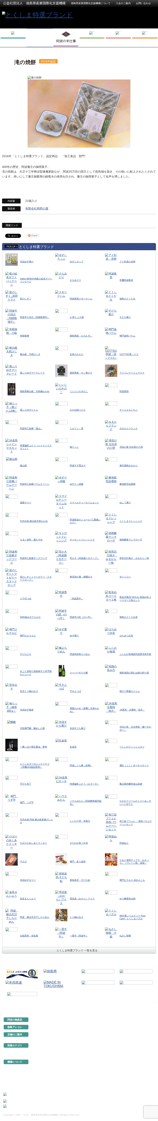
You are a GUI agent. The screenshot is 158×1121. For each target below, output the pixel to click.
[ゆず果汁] (61, 630)
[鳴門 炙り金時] (61, 859)
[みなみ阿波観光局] (98, 985)
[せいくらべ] (111, 574)
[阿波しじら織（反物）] (61, 763)
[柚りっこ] (61, 444)
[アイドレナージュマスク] (111, 370)
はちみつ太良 (126, 635)
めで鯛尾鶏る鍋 (127, 898)
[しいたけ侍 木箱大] (61, 818)
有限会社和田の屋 (36, 208)
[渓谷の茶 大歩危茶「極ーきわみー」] (111, 726)
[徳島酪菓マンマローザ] (111, 536)
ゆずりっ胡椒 (76, 484)
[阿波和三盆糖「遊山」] (11, 426)
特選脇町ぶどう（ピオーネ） (84, 784)
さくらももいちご (129, 410)
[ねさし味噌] (111, 932)
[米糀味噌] (11, 331)
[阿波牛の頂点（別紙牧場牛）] (11, 316)
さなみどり (75, 280)
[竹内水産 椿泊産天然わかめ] (11, 518)
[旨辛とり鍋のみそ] (11, 686)
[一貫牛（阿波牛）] (61, 932)
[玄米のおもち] (61, 352)
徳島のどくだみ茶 (129, 617)
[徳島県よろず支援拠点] (22, 996)
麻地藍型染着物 (127, 484)
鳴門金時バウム (127, 335)
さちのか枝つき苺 (79, 843)
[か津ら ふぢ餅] (61, 315)
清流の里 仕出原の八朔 (131, 447)
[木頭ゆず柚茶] (11, 706)
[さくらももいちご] (111, 407)
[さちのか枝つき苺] (61, 840)
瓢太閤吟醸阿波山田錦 (131, 784)
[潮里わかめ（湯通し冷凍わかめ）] (61, 707)
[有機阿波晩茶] (111, 275)
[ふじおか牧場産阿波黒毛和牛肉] (111, 649)
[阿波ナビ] (136, 974)
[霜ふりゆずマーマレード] (11, 370)
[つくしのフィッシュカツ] (111, 744)
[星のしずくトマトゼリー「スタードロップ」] (11, 577)
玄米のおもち (76, 354)
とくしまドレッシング (131, 521)
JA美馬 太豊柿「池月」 (132, 709)
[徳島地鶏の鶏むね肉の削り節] (111, 668)
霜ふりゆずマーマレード (32, 373)
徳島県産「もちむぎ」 (81, 335)
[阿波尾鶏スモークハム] (61, 294)
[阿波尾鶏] (111, 389)
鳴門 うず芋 (27, 802)
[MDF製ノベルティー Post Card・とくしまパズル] (111, 912)
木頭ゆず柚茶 (27, 709)
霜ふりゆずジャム (29, 410)
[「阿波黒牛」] (61, 593)
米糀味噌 (24, 335)
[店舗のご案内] (145, 37)
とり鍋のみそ (76, 917)
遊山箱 (23, 465)
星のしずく (25, 298)
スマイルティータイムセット (84, 502)
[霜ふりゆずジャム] (11, 407)
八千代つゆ (25, 598)
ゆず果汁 (74, 635)
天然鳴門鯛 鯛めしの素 (32, 728)
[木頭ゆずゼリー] (11, 877)
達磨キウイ (25, 502)
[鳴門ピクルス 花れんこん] (111, 877)
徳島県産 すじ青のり (81, 373)
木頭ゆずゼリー (28, 880)
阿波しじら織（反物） (81, 765)
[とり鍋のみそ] (61, 914)
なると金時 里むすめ (31, 539)
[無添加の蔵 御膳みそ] (61, 574)
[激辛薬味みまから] (111, 463)
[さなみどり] (61, 275)
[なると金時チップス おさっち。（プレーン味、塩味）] (111, 859)
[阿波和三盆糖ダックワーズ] (11, 557)
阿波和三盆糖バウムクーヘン (34, 484)
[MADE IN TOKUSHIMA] (60, 985)
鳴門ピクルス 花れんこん (132, 880)
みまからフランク (129, 428)
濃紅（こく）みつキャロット (134, 765)
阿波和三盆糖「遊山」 (31, 428)
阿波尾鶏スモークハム (81, 298)
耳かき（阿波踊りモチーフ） (84, 558)
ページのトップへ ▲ (142, 1006)
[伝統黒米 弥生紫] (11, 933)
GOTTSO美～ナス (129, 354)
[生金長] (61, 740)
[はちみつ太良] (111, 630)
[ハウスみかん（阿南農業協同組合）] (61, 797)
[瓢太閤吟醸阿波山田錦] (111, 781)
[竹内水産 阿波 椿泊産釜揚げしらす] (11, 818)
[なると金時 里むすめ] (11, 537)
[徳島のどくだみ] (111, 295)
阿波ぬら (124, 843)
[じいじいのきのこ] (61, 388)
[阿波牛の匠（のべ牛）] (61, 614)
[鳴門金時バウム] (111, 331)
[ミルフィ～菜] (61, 426)
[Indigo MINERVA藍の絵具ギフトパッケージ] (11, 279)
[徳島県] (60, 974)
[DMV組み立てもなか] (11, 614)
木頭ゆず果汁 (27, 261)
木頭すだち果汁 (78, 728)
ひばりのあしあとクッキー (33, 843)
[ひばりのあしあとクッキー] (11, 842)
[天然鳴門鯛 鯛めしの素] (11, 721)
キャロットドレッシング (82, 539)
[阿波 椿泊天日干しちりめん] (11, 916)
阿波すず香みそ (78, 465)
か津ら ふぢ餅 (77, 317)
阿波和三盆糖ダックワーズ (33, 558)
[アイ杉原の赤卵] (111, 256)
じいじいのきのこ (79, 391)
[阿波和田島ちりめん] (61, 649)
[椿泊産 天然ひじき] (11, 351)
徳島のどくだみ (127, 298)
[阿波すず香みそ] (61, 463)
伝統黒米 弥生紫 (29, 935)
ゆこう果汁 (125, 502)
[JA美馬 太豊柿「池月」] (111, 706)
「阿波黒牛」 (76, 598)
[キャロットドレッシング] (61, 536)
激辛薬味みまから (129, 465)
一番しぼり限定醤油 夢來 (33, 747)
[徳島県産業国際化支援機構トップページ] (13, 37)
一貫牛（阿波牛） (79, 935)
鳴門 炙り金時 (78, 861)
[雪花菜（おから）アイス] (61, 897)
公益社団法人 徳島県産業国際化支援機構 (34, 3)
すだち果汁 (125, 317)
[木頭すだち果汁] (61, 723)
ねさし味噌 (125, 935)
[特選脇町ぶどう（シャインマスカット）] (11, 446)
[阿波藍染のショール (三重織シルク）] (61, 518)
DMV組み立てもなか (30, 617)
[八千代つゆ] (11, 596)
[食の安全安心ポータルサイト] (136, 985)
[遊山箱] (11, 459)
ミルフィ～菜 (76, 428)
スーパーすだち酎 (79, 672)
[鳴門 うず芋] (11, 797)
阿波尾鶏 (124, 391)
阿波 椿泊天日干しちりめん (34, 917)
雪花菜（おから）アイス (82, 898)
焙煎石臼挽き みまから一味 (134, 558)
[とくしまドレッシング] (111, 518)
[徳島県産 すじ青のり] (61, 370)
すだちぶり (25, 654)
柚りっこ (74, 447)
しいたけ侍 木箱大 (80, 821)
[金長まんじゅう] (11, 893)
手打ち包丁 (25, 784)
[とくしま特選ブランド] (37, 14)
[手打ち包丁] (11, 781)
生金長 (73, 747)
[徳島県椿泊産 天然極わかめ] (11, 389)
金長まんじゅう (28, 898)
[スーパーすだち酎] (61, 670)
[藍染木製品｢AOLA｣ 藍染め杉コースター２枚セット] (111, 595)
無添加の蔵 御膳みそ (81, 576)
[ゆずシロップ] (61, 256)
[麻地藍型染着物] (111, 479)
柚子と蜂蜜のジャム (130, 691)
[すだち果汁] (111, 312)
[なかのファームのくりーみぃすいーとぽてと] (111, 800)
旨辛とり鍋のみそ (29, 691)
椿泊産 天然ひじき (30, 354)
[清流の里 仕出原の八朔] (111, 444)
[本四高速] (22, 985)
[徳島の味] (92, 37)
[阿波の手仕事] (66, 37)
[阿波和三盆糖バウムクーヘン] (11, 483)
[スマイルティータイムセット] (61, 501)
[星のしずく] (11, 295)
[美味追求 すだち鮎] (61, 877)
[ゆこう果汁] (111, 500)
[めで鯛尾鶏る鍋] (111, 896)
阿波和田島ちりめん (80, 654)
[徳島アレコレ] (118, 37)
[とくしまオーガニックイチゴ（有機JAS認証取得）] (11, 763)
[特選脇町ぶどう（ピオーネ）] (61, 779)
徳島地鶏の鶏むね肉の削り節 (134, 672)
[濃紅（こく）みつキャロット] (111, 763)
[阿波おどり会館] (98, 974)
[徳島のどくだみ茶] (111, 614)
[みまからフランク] (111, 425)
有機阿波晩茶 (126, 280)
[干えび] (11, 859)
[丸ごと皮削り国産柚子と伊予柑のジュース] (11, 670)
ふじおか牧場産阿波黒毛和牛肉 (135, 654)
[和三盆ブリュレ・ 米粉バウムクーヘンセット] (111, 821)
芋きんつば (75, 691)
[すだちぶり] (11, 651)
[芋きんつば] (61, 686)
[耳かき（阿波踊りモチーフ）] (61, 557)
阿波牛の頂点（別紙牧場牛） (34, 317)
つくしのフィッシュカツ (132, 747)
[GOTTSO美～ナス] (111, 352)
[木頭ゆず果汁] (11, 259)
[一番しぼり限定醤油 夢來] (11, 744)
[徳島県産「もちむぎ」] (61, 333)
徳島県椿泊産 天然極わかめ (34, 391)
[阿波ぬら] (111, 838)
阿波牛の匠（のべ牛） (81, 617)
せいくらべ (125, 576)
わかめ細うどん (78, 410)
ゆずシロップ (76, 261)
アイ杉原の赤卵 (127, 261)
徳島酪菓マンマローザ (131, 539)
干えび (23, 861)
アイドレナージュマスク (132, 373)
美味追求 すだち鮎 (80, 880)
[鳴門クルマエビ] (11, 630)
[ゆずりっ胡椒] (61, 479)
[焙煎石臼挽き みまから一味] (111, 557)
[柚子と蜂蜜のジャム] (111, 689)
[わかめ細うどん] (61, 407)
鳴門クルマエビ (28, 635)
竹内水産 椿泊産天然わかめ (34, 521)
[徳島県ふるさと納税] (22, 974)
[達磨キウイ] (11, 500)
